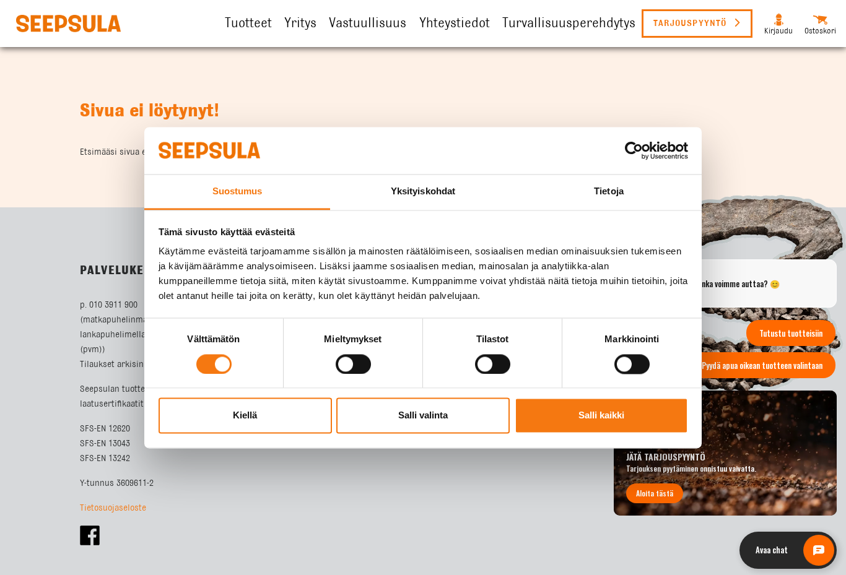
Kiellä (245, 415)
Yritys (300, 23)
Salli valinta (423, 415)
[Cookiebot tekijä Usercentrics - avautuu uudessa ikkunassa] (634, 150)
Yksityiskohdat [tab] (423, 191)
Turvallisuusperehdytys (568, 23)
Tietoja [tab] (609, 191)
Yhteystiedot (454, 23)
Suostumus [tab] (237, 191)
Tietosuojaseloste (113, 508)
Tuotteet (248, 23)
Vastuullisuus (367, 23)
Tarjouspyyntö (691, 23)
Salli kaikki (601, 415)
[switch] (353, 364)
